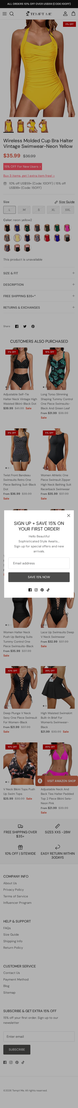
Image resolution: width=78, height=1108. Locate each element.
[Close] (68, 515)
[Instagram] (36, 589)
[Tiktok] (48, 589)
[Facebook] (30, 589)
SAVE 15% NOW (39, 577)
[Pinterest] (42, 589)
